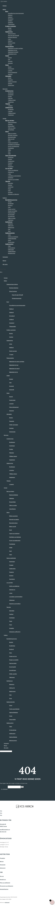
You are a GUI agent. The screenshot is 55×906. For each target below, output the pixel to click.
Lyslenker (10, 111)
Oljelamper (10, 177)
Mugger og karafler (12, 211)
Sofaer (7, 56)
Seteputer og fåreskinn (13, 194)
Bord (6, 11)
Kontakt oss (3, 879)
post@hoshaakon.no (5, 829)
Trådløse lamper (12, 100)
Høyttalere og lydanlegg (14, 144)
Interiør (4, 118)
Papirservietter (11, 213)
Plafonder (10, 98)
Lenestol (10, 70)
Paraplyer (10, 163)
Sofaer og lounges (12, 81)
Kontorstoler (11, 69)
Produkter (2, 858)
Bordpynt (10, 205)
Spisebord (10, 22)
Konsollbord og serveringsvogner (16, 13)
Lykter (9, 174)
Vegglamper (11, 102)
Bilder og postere (12, 133)
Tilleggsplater (11, 24)
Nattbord (10, 15)
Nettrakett (7, 902)
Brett (9, 141)
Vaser (9, 153)
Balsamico (10, 224)
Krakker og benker (10, 26)
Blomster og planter (13, 135)
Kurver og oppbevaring (13, 146)
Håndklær (10, 124)
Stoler (7, 65)
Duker (9, 235)
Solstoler (10, 83)
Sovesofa (10, 61)
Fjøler (9, 246)
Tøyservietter (11, 242)
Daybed (10, 57)
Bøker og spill (11, 139)
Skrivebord (10, 19)
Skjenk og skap (11, 43)
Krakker (10, 30)
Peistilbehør (11, 148)
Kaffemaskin (11, 249)
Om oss (2, 876)
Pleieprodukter (10, 358)
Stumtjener (10, 166)
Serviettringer (11, 216)
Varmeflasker (11, 130)
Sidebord (10, 17)
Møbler (4, 9)
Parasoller (10, 80)
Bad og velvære (9, 120)
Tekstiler (7, 181)
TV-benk (10, 44)
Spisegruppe (11, 85)
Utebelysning (9, 107)
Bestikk (10, 202)
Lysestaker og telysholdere (14, 176)
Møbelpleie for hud (12, 50)
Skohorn (10, 165)
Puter (9, 190)
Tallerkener (10, 220)
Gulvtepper (10, 187)
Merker (4, 260)
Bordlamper (11, 93)
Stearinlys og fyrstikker (13, 179)
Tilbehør (7, 104)
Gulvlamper (10, 94)
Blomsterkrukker (12, 137)
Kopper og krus (11, 209)
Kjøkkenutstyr (9, 244)
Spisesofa (10, 63)
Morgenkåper (11, 126)
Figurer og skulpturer (13, 142)
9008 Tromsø (3, 826)
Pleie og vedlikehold (5, 883)
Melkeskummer (11, 253)
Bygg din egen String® (13, 35)
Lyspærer (10, 105)
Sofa (9, 59)
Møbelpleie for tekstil (13, 52)
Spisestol (10, 74)
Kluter (9, 240)
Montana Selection (12, 37)
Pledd (9, 189)
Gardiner (10, 185)
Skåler (9, 150)
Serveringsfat (11, 214)
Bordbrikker (11, 203)
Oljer (9, 229)
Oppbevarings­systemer (12, 284)
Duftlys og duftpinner (13, 170)
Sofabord (10, 20)
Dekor (7, 131)
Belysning (5, 89)
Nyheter (5, 6)
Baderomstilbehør (12, 122)
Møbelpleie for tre (12, 54)
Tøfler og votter (11, 128)
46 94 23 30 (3, 832)
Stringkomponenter (16, 298)
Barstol (9, 67)
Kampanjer (5, 257)
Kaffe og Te (10, 225)
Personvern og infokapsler (6, 886)
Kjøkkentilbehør (12, 251)
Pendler (10, 96)
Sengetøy (10, 192)
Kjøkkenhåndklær (12, 238)
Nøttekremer (11, 227)
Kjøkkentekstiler (10, 233)
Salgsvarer (3, 868)
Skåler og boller (11, 218)
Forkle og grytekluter (13, 237)
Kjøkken (5, 198)
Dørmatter (10, 183)
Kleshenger (10, 157)
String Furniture (12, 33)
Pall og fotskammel (12, 72)
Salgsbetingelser (4, 889)
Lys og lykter (9, 168)
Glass (9, 207)
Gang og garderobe (10, 155)
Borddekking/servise (11, 200)
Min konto (5, 264)
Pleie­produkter (9, 46)
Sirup (9, 231)
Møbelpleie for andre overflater (15, 48)
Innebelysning (9, 91)
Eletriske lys (11, 172)
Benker (9, 28)
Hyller (9, 39)
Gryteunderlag (11, 248)
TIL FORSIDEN (4, 789)
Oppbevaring (9, 32)
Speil (9, 152)
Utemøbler (8, 76)
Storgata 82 (3, 824)
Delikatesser (8, 222)
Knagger (10, 159)
